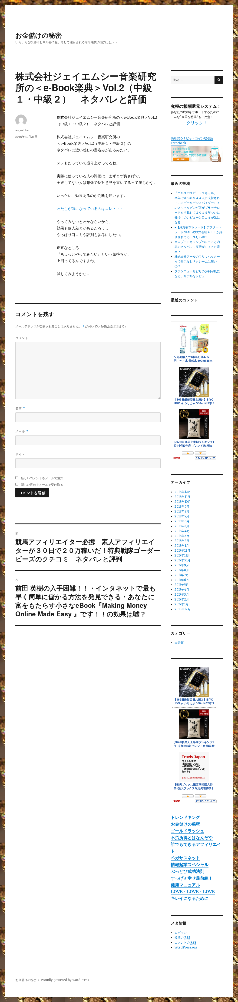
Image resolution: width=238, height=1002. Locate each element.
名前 (20, 408)
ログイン (181, 933)
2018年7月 (182, 516)
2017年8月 (182, 570)
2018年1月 (182, 546)
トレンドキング (185, 817)
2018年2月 (182, 541)
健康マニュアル (185, 884)
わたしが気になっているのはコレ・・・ (90, 208)
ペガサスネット (185, 857)
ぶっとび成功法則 (187, 871)
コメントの (185, 943)
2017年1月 (181, 604)
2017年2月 (182, 599)
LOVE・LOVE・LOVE (193, 891)
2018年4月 (182, 531)
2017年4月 (182, 590)
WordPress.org (186, 947)
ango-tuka (22, 130)
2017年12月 (182, 551)
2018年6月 (182, 521)
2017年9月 (182, 565)
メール (21, 431)
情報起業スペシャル (189, 864)
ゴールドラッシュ (187, 830)
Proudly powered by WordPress (65, 980)
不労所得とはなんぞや (192, 837)
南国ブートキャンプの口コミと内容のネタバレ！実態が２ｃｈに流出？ (197, 247)
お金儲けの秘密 (38, 35)
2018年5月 (182, 526)
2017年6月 (182, 580)
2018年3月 (182, 536)
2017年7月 (182, 575)
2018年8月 (182, 511)
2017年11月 (182, 555)
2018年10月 (183, 502)
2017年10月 (182, 560)
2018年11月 (182, 497)
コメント (21, 338)
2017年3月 (182, 595)
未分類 (179, 643)
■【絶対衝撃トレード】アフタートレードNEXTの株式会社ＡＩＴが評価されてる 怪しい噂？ (198, 232)
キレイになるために (189, 898)
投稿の (182, 938)
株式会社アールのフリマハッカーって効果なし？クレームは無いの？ (197, 261)
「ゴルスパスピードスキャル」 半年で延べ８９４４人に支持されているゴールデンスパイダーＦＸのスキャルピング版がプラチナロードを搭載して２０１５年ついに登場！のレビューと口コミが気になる (197, 207)
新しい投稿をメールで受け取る (42, 484)
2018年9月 (182, 507)
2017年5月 (182, 585)
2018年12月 (183, 492)
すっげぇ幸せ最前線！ (192, 878)
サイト (20, 454)
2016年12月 (183, 609)
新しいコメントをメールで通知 (42, 478)
